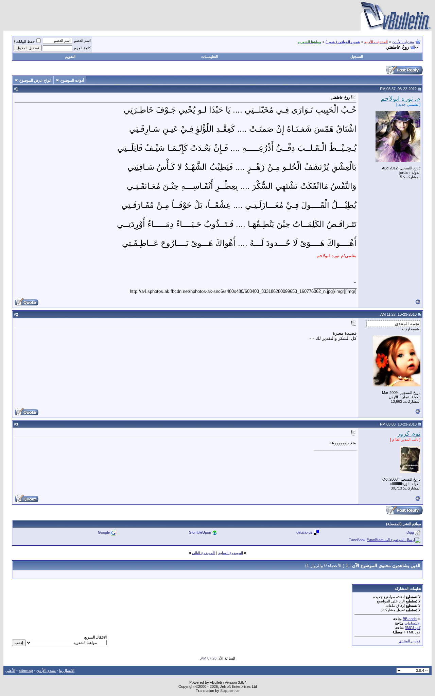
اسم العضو (82, 40)
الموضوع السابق (230, 553)
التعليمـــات (209, 56)
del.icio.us (304, 532)
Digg (410, 532)
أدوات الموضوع (72, 80)
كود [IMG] (412, 628)
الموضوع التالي (203, 553)
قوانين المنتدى (409, 641)
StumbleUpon (200, 532)
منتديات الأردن (403, 42)
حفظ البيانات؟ (24, 41)
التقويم (70, 56)
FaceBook (357, 540)
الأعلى (10, 670)
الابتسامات (412, 623)
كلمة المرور (82, 48)
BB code (410, 619)
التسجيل (356, 56)
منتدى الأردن (46, 670)
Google (104, 532)
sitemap (26, 670)
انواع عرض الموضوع (35, 80)
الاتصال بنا (66, 670)
